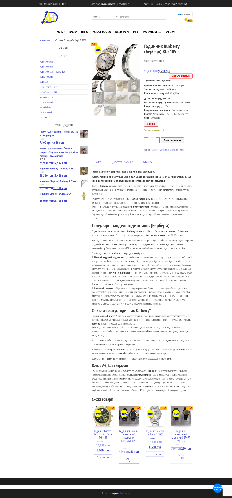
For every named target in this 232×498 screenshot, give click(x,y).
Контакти (170, 32)
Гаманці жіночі (45, 107)
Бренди (84, 32)
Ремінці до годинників (48, 87)
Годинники (43, 81)
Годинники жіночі (46, 66)
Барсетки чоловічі (46, 102)
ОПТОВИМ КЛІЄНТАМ (152, 32)
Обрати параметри (129, 460)
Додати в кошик (172, 140)
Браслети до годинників (48, 92)
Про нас (61, 32)
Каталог (73, 32)
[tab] (100, 162)
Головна (42, 40)
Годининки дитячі (46, 76)
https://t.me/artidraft (179, 4)
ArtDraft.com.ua (124, 493)
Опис (98, 162)
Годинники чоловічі (47, 61)
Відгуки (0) (147, 162)
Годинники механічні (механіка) (52, 71)
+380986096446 (155, 4)
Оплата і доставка (102, 32)
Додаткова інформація (122, 162)
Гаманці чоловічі (46, 97)
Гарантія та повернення (126, 32)
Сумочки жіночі (45, 112)
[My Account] (180, 21)
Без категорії (44, 117)
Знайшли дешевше (181, 75)
